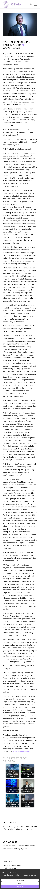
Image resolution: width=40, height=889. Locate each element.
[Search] (30, 4)
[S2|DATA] (16, 4)
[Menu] (34, 4)
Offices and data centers (13, 865)
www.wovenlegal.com (21, 751)
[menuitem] (30, 4)
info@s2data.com (10, 868)
